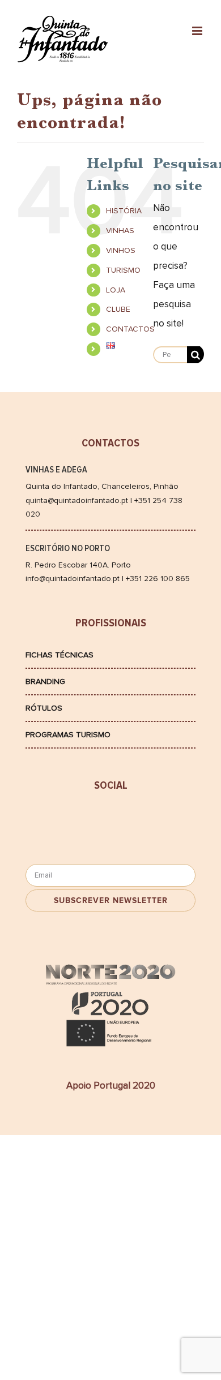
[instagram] (153, 820)
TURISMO (123, 270)
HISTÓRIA (124, 211)
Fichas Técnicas (60, 655)
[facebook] (68, 820)
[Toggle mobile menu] (198, 31)
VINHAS (120, 230)
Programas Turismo (68, 735)
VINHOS (120, 250)
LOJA (115, 290)
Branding (45, 681)
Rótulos (44, 708)
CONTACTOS (130, 329)
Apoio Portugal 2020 (110, 1085)
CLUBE (118, 309)
